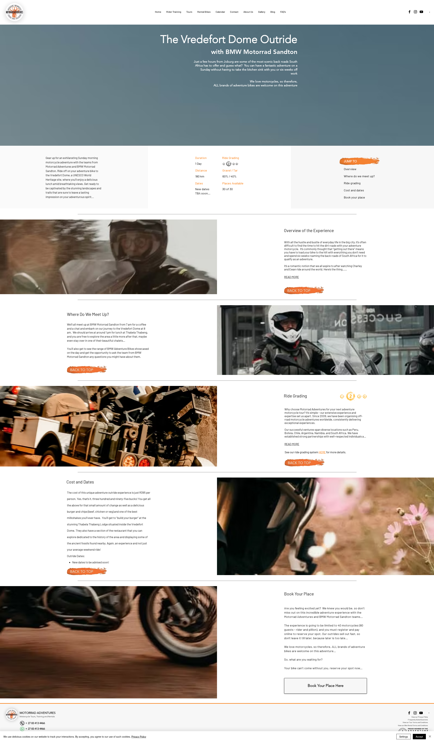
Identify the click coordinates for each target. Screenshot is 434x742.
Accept (419, 736)
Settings (403, 736)
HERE (322, 452)
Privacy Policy (138, 736)
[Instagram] (415, 12)
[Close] (430, 736)
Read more (291, 277)
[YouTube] (421, 12)
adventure (290, 85)
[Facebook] (409, 12)
